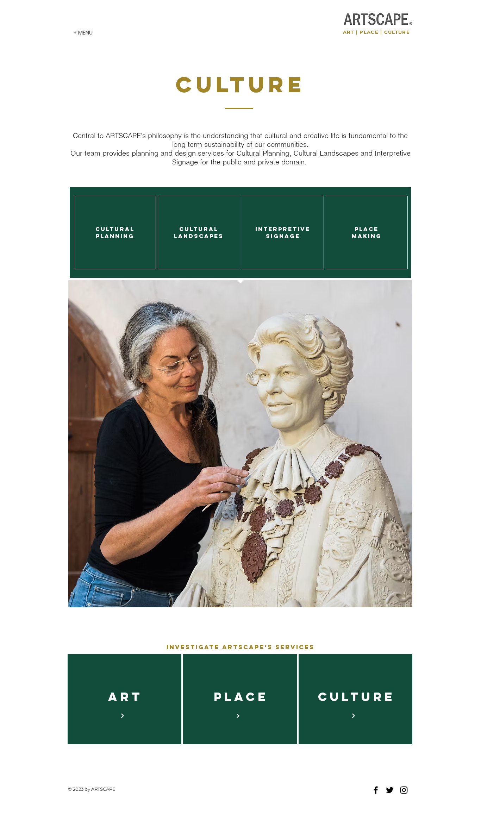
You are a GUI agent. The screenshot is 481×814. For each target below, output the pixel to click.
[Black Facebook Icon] (376, 790)
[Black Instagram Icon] (404, 790)
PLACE (369, 32)
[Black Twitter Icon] (390, 790)
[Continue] (122, 716)
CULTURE (397, 32)
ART (348, 32)
